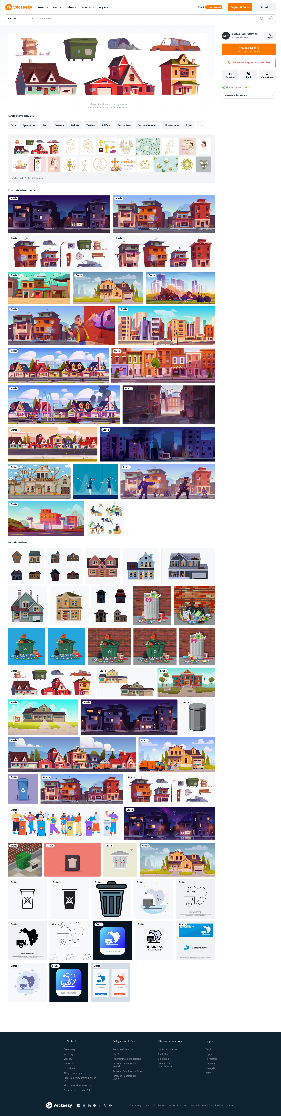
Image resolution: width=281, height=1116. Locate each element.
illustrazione (172, 125)
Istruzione (69, 1068)
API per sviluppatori (75, 1073)
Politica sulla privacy (198, 1105)
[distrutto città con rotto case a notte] (157, 444)
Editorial (86, 7)
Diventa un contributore (165, 1065)
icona (189, 125)
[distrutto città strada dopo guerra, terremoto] (64, 404)
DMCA (116, 1054)
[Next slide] (210, 125)
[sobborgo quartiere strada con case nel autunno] (52, 444)
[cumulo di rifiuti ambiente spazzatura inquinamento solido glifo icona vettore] (27, 940)
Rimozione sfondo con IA (77, 1085)
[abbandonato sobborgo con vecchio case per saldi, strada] (58, 365)
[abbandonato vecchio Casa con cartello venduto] (43, 717)
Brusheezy (69, 1049)
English (210, 1049)
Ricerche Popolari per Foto (127, 1071)
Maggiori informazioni (236, 95)
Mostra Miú (204, 164)
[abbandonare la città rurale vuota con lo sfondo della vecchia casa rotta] (39, 481)
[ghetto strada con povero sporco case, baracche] (39, 288)
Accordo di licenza (123, 1049)
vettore (59, 125)
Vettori (41, 7)
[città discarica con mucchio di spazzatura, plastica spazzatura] (180, 288)
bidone (75, 125)
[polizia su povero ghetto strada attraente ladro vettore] (167, 481)
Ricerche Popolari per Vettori (124, 1065)
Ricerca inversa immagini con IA (80, 1079)
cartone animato (147, 125)
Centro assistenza (167, 1049)
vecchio (90, 125)
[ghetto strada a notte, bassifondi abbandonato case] (59, 214)
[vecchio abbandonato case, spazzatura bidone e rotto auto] (51, 682)
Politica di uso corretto (222, 1105)
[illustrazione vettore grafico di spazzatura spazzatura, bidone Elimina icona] (111, 898)
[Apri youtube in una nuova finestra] (110, 1105)
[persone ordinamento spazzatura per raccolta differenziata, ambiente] (65, 823)
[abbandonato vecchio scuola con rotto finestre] (186, 682)
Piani (201, 7)
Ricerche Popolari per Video (124, 1077)
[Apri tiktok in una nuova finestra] (99, 1105)
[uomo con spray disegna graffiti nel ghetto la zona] (61, 325)
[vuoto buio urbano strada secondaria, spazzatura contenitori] (169, 404)
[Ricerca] (262, 18)
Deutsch (210, 1063)
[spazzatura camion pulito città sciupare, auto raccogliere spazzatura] (72, 754)
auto (45, 125)
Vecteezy (68, 1054)
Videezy (68, 1058)
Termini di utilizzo (177, 1105)
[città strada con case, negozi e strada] (166, 325)
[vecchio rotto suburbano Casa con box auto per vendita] (108, 288)
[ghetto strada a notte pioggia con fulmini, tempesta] (169, 823)
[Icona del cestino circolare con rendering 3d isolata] (72, 859)
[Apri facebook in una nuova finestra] (78, 1105)
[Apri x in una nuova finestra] (105, 1105)
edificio (106, 125)
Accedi (264, 7)
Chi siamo (163, 1058)
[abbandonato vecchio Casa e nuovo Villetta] (126, 682)
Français (210, 1068)
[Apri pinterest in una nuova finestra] (94, 1105)
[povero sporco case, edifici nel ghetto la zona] (164, 252)
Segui (270, 37)
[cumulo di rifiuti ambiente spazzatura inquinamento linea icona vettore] (195, 898)
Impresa (68, 1063)
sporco (203, 125)
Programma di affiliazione (127, 1058)
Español (210, 1054)
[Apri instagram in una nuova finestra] (84, 1105)
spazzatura (29, 125)
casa (13, 125)
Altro (208, 1073)
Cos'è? (245, 87)
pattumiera (124, 125)
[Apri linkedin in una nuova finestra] (89, 1105)
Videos (70, 7)
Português (211, 1058)
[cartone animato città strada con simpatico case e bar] (163, 365)
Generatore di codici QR (77, 1090)
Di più (102, 7)
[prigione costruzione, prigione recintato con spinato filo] (46, 518)
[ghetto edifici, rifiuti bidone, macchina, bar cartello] (59, 252)
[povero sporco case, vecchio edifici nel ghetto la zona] (164, 214)
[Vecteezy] (18, 7)
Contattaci (163, 1054)
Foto (55, 7)
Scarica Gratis (249, 49)
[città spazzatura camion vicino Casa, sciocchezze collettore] (176, 754)
